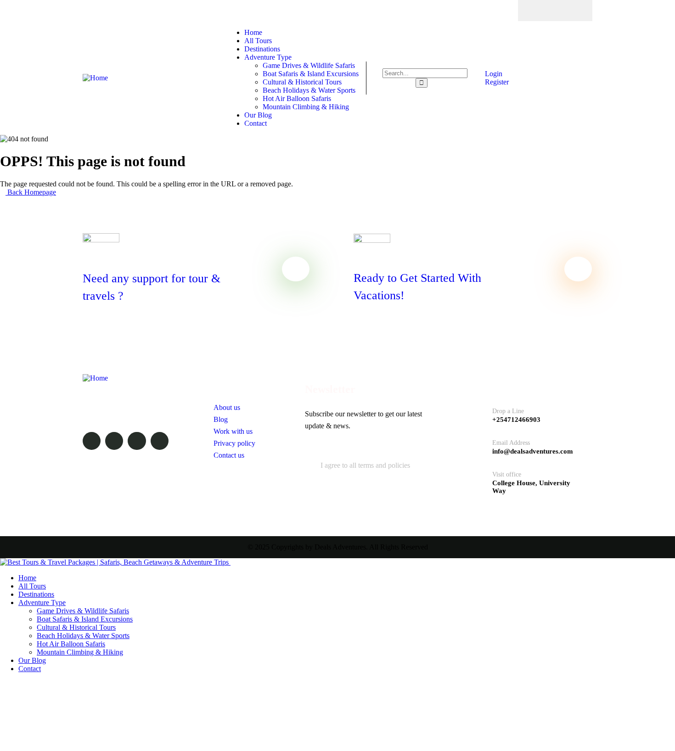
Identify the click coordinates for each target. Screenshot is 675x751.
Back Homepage (31, 192)
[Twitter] (555, 10)
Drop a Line (508, 411)
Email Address (511, 442)
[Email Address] (475, 444)
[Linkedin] (160, 441)
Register (496, 82)
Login (492, 74)
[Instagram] (573, 10)
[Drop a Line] (475, 412)
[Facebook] (537, 10)
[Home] (95, 78)
